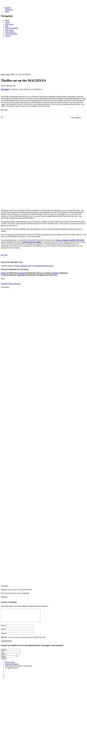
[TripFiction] (11, 4)
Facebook (22, 273)
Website (3, 633)
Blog (6, 26)
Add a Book (9, 30)
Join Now (4, 71)
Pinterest (42, 275)
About (7, 22)
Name (3, 625)
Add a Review (10, 32)
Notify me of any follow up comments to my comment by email (24, 637)
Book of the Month (11, 28)
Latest (7, 74)
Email (3, 629)
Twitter (3, 273)
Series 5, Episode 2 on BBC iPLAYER (70, 240)
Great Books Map (11, 34)
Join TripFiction (75, 729)
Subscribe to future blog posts (11, 284)
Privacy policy (10, 662)
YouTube (55, 273)
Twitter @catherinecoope (22, 266)
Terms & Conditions (12, 664)
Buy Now (4, 110)
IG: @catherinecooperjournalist (42, 266)
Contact (7, 36)
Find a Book (9, 24)
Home (7, 20)
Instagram (21, 275)
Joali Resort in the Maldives (32, 242)
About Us (4, 597)
